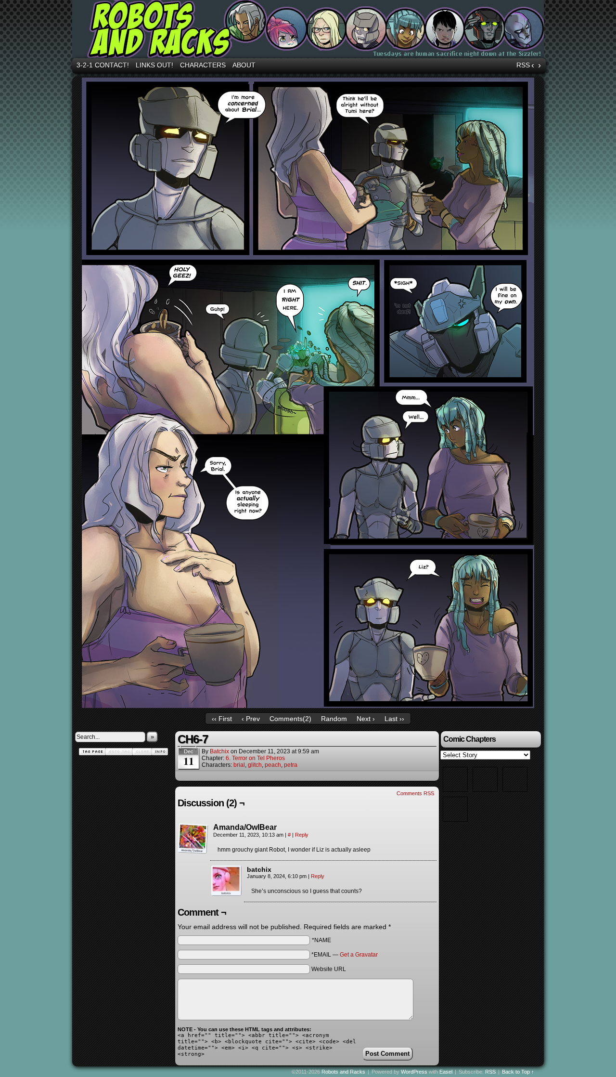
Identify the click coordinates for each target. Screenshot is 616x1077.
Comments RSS (415, 793)
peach (273, 765)
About (244, 65)
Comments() (290, 718)
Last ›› (394, 718)
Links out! (154, 65)
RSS (523, 65)
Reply (301, 835)
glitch (255, 765)
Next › (366, 718)
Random (334, 718)
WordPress (414, 1072)
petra (290, 765)
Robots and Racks (309, 30)
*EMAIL (344, 954)
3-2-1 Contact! (103, 65)
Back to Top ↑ (518, 1072)
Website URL (328, 969)
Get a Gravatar (359, 954)
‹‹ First (222, 718)
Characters (203, 65)
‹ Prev (251, 718)
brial (239, 765)
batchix (219, 751)
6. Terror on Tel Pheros (255, 758)
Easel (445, 1072)
